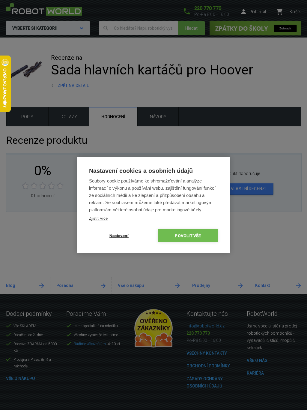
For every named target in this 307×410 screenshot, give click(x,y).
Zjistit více (98, 218)
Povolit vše (188, 235)
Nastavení (119, 235)
